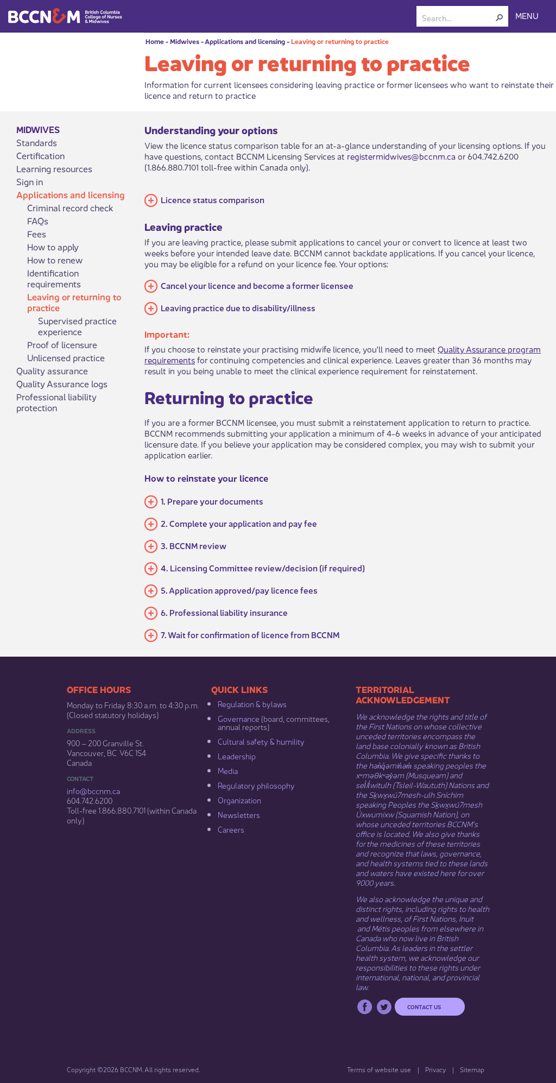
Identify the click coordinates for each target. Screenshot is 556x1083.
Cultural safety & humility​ (261, 741)
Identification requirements (54, 278)
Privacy (435, 1069)
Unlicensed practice (66, 357)
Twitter (384, 1007)
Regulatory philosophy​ (256, 785)
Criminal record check (70, 207)
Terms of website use (379, 1069)
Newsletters (239, 814)
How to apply (53, 246)
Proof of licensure (62, 344)
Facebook (365, 1007)
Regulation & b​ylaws (252, 703)
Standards (36, 142)
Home (155, 41)
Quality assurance (52, 370)
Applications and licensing (245, 41)
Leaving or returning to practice (340, 41)
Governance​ (239, 718)
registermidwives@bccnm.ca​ (401, 155)
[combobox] (458, 17)
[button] (500, 17)
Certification (40, 155)
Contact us (424, 1006)
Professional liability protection (56, 402)
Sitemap (472, 1069)
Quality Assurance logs (62, 383)
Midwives (184, 41)
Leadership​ (237, 755)
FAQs (37, 220)
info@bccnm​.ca (93, 790)
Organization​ (239, 799)
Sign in (29, 181)
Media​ (228, 770)
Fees (36, 233)
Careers (231, 829)
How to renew (55, 259)
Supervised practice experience (77, 326)
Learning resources (54, 168)
